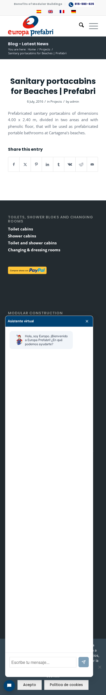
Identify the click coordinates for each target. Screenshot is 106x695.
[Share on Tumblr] (58, 164)
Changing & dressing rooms (34, 249)
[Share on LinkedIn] (47, 164)
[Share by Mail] (92, 164)
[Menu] (91, 26)
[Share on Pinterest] (36, 164)
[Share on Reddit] (81, 164)
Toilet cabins (20, 228)
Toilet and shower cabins (32, 242)
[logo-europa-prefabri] (44, 26)
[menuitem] (38, 4)
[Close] (87, 321)
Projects (56, 101)
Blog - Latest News (28, 44)
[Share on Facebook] (14, 164)
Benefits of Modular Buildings (38, 4)
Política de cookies (66, 684)
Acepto (29, 684)
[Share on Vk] (69, 164)
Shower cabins (22, 235)
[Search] (79, 26)
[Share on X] (25, 164)
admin (74, 101)
